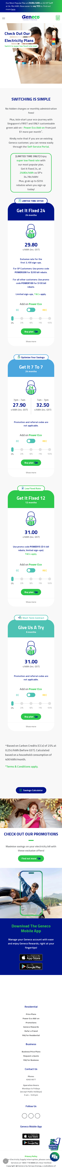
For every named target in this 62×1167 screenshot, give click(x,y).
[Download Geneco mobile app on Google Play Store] (31, 966)
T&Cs (37, 294)
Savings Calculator (33, 790)
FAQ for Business (31, 1059)
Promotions (31, 1022)
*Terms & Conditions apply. (21, 766)
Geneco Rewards (31, 1026)
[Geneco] (31, 17)
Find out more (29, 858)
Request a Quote (31, 1055)
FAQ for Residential (31, 1035)
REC (44, 570)
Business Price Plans (31, 1051)
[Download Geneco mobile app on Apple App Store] (31, 957)
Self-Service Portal (38, 147)
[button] (2, 17)
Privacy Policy (31, 1156)
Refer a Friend (31, 1030)
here (13, 9)
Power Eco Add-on (34, 128)
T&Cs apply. (31, 554)
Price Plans (31, 1014)
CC (17, 570)
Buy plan (29, 592)
